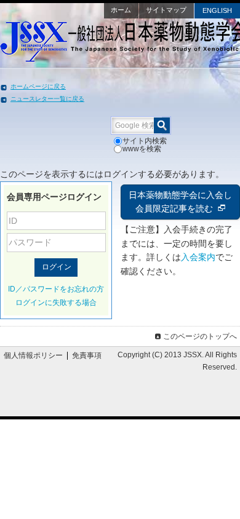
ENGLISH (217, 10)
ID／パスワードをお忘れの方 (56, 289)
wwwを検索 (141, 149)
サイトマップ (166, 10)
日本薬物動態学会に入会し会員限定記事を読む (180, 202)
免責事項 (87, 355)
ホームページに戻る (38, 86)
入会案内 (198, 257)
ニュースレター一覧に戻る (47, 98)
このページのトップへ (200, 336)
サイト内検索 (144, 141)
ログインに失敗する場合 (56, 302)
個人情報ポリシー (33, 355)
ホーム (121, 10)
